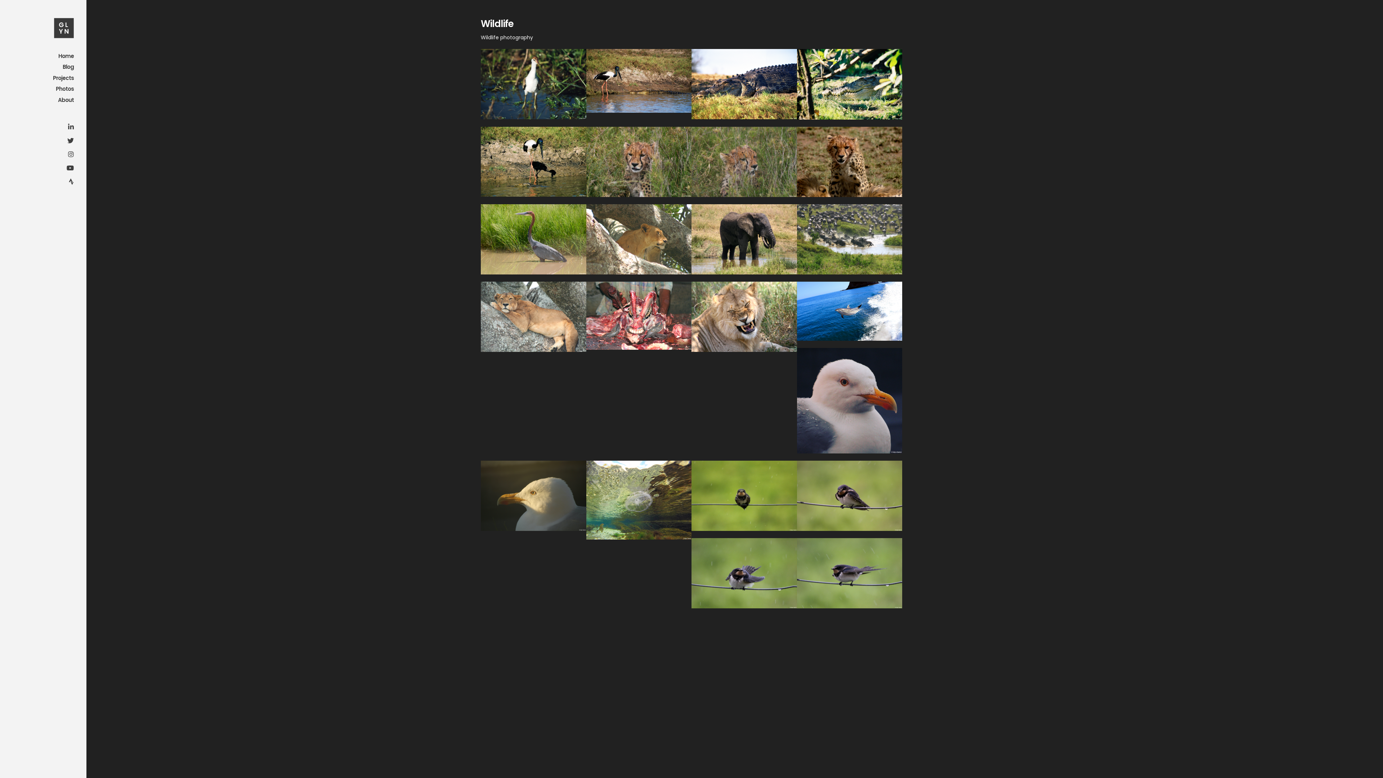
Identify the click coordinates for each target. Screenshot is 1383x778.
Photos (65, 89)
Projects (63, 78)
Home (66, 56)
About (66, 100)
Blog (68, 67)
